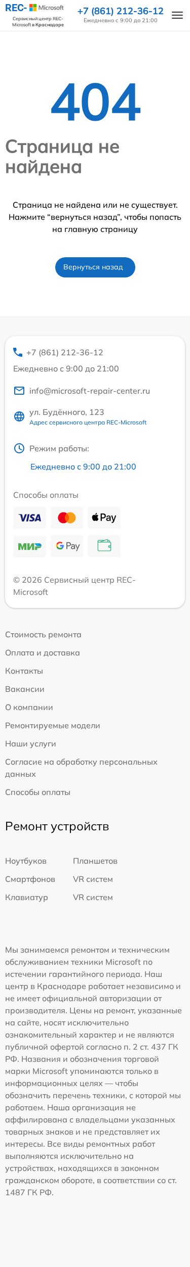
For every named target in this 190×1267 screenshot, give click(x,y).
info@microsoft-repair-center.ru (89, 391)
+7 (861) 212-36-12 (121, 11)
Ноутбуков (26, 861)
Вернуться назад (93, 266)
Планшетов (95, 861)
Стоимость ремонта (43, 634)
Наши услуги (30, 743)
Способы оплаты (37, 792)
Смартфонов (30, 879)
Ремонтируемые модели (52, 725)
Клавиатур (26, 897)
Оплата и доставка (42, 652)
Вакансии (25, 689)
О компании (29, 707)
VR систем (93, 879)
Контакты (24, 671)
